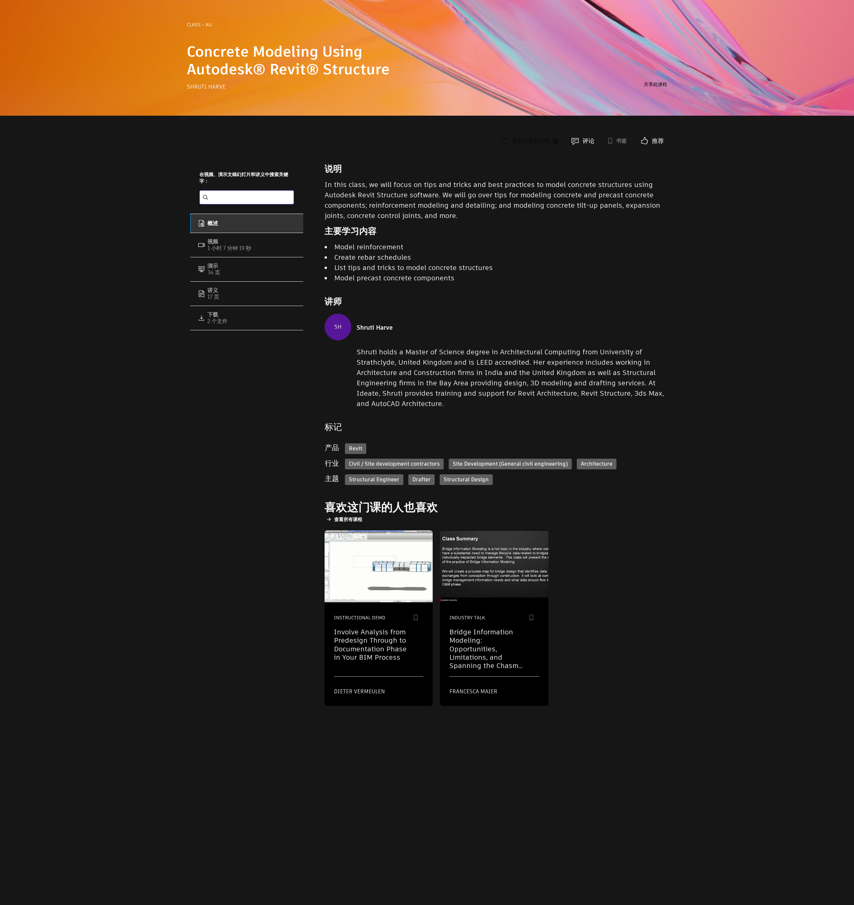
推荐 (658, 141)
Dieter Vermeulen (359, 691)
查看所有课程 (348, 519)
